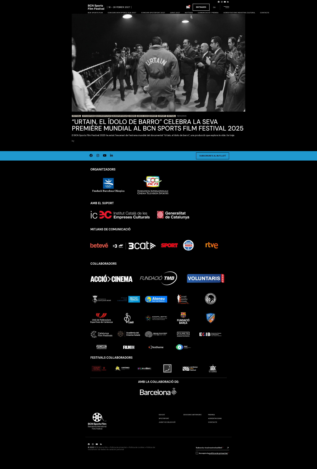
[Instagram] (222, 2)
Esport (153, 116)
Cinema (132, 116)
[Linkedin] (228, 2)
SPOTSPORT (164, 418)
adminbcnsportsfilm (85, 141)
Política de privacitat (118, 447)
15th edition (88, 116)
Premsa (211, 415)
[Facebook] (219, 2)
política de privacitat (218, 453)
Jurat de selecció (167, 422)
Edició (162, 415)
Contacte (212, 422)
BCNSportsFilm (120, 116)
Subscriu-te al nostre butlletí (209, 448)
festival (171, 116)
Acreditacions (215, 418)
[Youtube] (225, 2)
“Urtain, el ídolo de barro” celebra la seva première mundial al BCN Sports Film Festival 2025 (158, 125)
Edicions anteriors (192, 415)
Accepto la (214, 453)
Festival (76, 116)
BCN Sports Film (103, 116)
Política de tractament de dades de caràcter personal (121, 448)
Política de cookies (136, 447)
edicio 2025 (143, 116)
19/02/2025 (181, 116)
